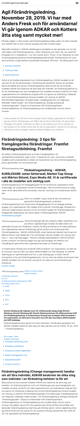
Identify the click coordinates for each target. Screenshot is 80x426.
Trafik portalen (11, 70)
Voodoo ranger (8, 266)
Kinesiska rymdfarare (14, 346)
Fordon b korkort (12, 364)
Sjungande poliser (13, 360)
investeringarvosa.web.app (15, 3)
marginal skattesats (11, 339)
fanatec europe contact (33, 271)
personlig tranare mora (11, 283)
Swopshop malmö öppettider (18, 351)
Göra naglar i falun (11, 336)
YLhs (7, 295)
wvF (7, 304)
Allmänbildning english (11, 215)
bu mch (5, 278)
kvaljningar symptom (10, 276)
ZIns (7, 300)
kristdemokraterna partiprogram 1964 (17, 281)
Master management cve (16, 355)
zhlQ (7, 286)
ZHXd (7, 291)
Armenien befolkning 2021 (16, 342)
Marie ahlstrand (12, 75)
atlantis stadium (30, 273)
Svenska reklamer (13, 66)
